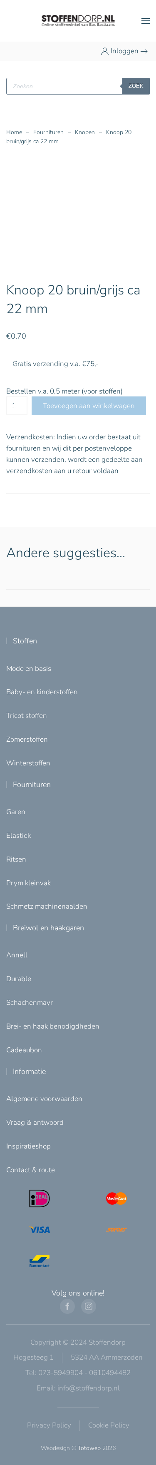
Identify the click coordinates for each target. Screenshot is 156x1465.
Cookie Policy (108, 1425)
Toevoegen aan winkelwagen (89, 406)
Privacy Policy (49, 1425)
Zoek (136, 86)
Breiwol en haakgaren (48, 928)
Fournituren (32, 785)
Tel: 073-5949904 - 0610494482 (78, 1373)
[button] (145, 21)
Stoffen (25, 641)
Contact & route (30, 1170)
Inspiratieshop (28, 1146)
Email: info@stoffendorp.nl (78, 1388)
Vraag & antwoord (35, 1122)
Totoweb (89, 1448)
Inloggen (125, 51)
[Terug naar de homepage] (78, 21)
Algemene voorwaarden (44, 1099)
